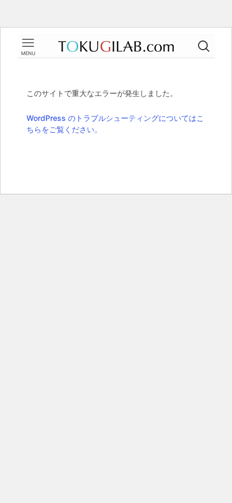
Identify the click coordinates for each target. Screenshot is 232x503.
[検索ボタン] (204, 46)
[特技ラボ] (116, 46)
